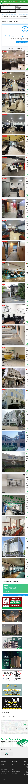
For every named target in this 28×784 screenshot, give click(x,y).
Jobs (1, 767)
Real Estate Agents (16, 771)
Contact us (3, 766)
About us (2, 764)
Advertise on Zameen (5, 771)
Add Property (15, 773)
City (7, 6)
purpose (3, 6)
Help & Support (4, 769)
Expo (13, 769)
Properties (5, 1)
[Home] (2, 1)
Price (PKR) (3, 10)
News (13, 766)
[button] (3, 8)
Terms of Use (3, 773)
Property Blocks (13, 1)
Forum (13, 767)
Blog (13, 764)
